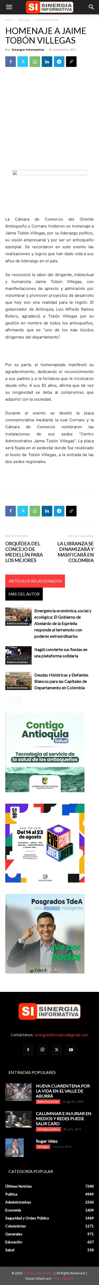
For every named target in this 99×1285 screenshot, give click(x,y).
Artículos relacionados (35, 581)
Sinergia (43, 1147)
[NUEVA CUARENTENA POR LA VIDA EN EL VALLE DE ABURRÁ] (18, 1092)
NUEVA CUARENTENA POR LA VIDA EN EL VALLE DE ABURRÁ (63, 1090)
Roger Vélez (47, 1140)
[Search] (91, 7)
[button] (9, 7)
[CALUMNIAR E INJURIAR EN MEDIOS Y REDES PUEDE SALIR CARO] (18, 1119)
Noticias (24, 20)
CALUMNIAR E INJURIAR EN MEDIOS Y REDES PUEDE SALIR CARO (63, 1118)
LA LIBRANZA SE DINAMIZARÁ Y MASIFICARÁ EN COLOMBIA (75, 552)
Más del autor (24, 594)
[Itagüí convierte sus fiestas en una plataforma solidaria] (18, 655)
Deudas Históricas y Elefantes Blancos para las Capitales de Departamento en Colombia (61, 681)
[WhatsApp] (35, 61)
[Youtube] (71, 1050)
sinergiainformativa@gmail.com (61, 1034)
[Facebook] (10, 61)
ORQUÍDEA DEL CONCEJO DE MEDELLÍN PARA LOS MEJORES (24, 552)
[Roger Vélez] (14, 1147)
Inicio (9, 20)
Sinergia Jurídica (48, 1129)
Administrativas (47, 20)
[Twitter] (22, 61)
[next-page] (17, 701)
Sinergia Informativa (28, 50)
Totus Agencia (63, 1278)
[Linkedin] (47, 61)
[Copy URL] (71, 61)
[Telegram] (59, 61)
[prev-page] (8, 701)
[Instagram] (42, 1049)
